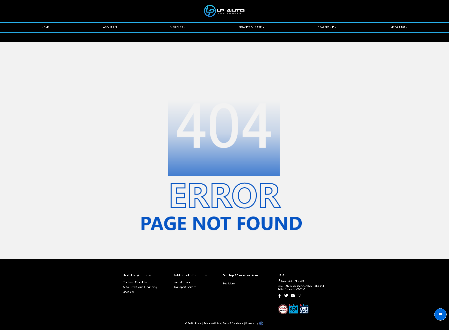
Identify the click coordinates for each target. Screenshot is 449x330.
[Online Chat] (440, 314)
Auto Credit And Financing (140, 287)
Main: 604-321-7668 (292, 281)
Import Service (183, 282)
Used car (128, 292)
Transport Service (185, 287)
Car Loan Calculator (135, 282)
